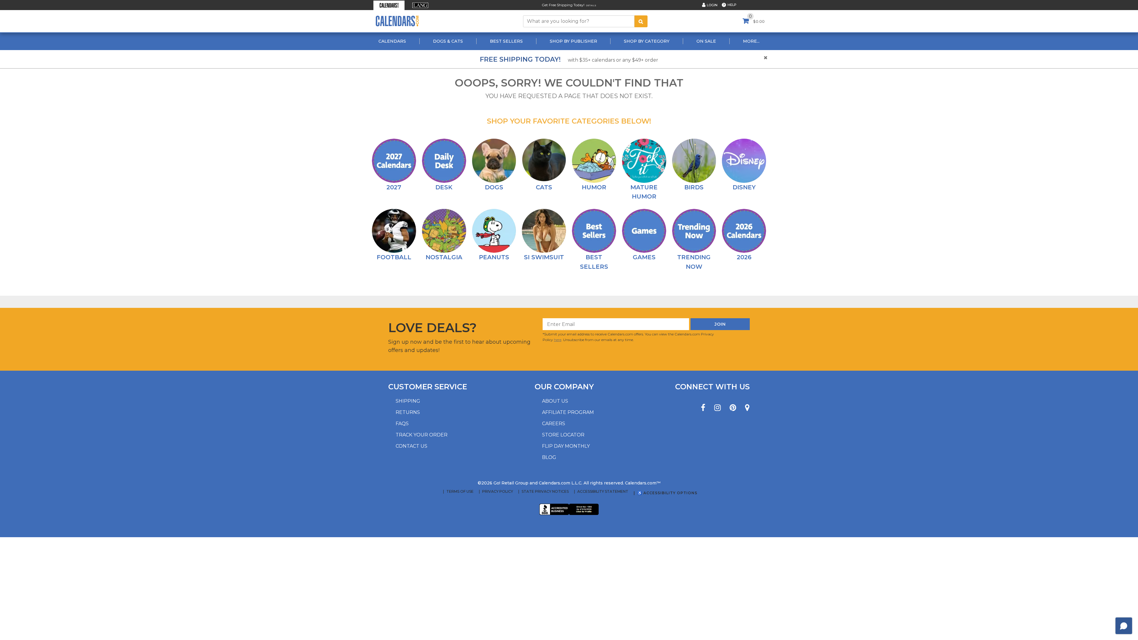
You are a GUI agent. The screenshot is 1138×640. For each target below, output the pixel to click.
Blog (549, 457)
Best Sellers (506, 41)
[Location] (747, 408)
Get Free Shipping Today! (563, 5)
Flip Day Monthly (566, 446)
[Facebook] (703, 408)
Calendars (392, 41)
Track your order (421, 435)
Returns (408, 412)
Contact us (411, 446)
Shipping (408, 401)
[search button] (641, 21)
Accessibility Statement (602, 491)
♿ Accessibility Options (667, 493)
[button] (389, 5)
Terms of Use (460, 491)
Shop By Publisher (573, 41)
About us (555, 401)
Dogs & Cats (448, 41)
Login (712, 5)
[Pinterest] (733, 408)
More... (751, 41)
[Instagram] (717, 408)
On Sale (706, 41)
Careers (553, 423)
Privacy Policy (497, 491)
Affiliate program (568, 412)
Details (591, 5)
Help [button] (732, 5)
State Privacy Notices (545, 491)
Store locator (563, 435)
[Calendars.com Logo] (397, 21)
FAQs (402, 423)
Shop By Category (646, 41)
